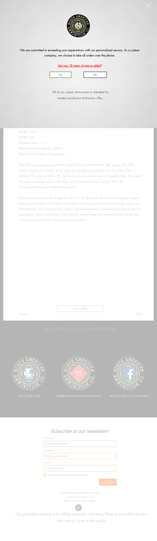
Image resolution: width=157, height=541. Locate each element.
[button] (148, 5)
